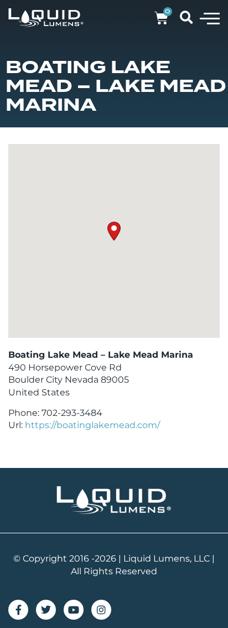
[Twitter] (46, 610)
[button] (210, 18)
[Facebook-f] (18, 610)
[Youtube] (74, 610)
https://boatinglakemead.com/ (92, 425)
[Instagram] (101, 610)
